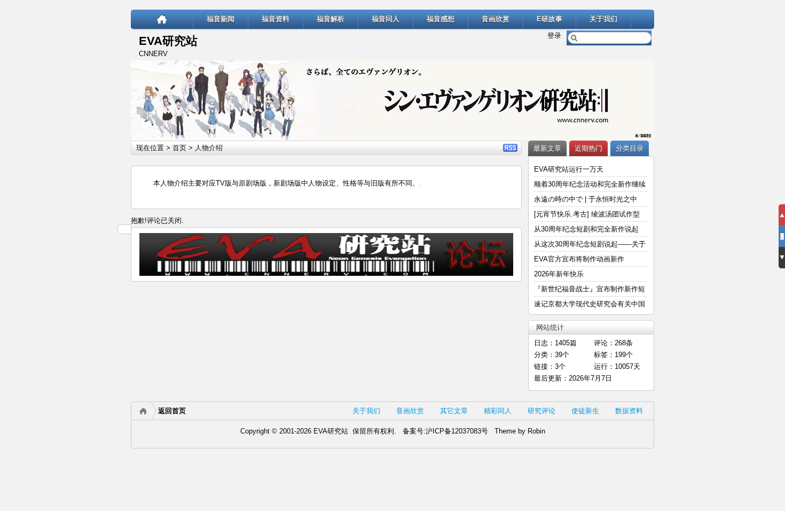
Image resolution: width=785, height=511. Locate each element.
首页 (179, 148)
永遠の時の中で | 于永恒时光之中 (586, 199)
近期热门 (588, 148)
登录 (554, 36)
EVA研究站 (168, 41)
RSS (510, 148)
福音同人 (385, 19)
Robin (536, 431)
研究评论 (541, 411)
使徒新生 (585, 411)
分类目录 (629, 148)
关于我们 (603, 19)
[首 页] (162, 19)
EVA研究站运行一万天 (568, 169)
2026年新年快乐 (559, 274)
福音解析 (330, 19)
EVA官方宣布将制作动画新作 (579, 259)
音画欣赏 (495, 19)
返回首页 (172, 411)
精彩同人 (498, 411)
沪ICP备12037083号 (457, 431)
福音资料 (275, 19)
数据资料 (629, 411)
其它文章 (454, 411)
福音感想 (440, 19)
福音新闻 (220, 19)
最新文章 (547, 148)
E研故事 (549, 19)
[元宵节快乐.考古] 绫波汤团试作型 (587, 214)
